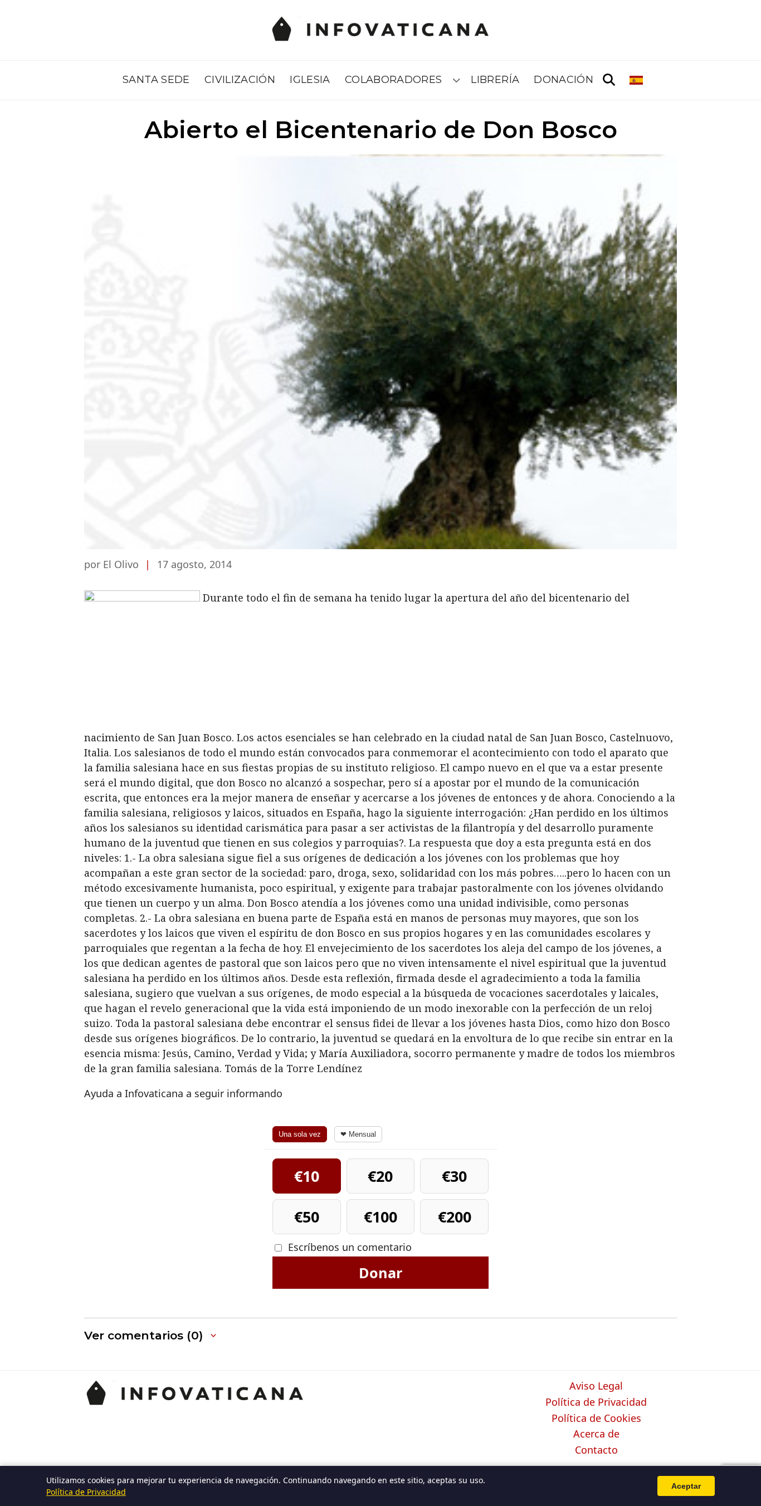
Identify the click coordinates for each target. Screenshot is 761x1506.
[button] (151, 1336)
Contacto (596, 1450)
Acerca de (596, 1434)
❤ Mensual (358, 1134)
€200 (454, 1216)
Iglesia (310, 80)
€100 (380, 1216)
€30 (454, 1176)
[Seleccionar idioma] (637, 80)
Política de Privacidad (596, 1402)
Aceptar (686, 1485)
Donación (563, 80)
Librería (495, 80)
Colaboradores (393, 80)
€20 (380, 1176)
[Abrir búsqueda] (608, 80)
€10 (306, 1176)
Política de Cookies (596, 1418)
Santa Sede (156, 80)
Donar (380, 1272)
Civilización (239, 80)
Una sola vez (300, 1134)
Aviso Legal (596, 1386)
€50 (306, 1216)
